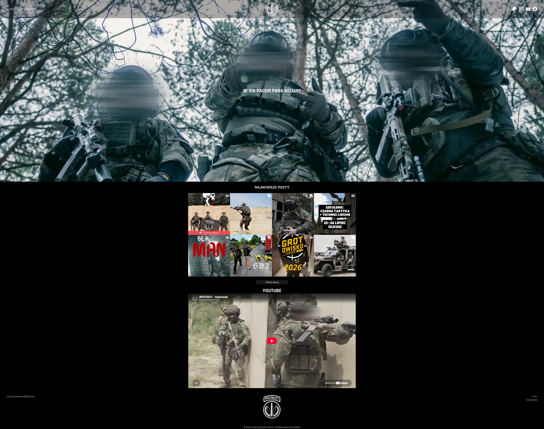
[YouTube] (528, 9)
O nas (11, 9)
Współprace (26, 9)
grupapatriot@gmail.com (24, 396)
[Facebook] (535, 9)
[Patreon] (514, 9)
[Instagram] (521, 9)
